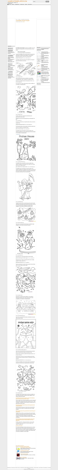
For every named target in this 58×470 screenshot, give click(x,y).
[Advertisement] (29, 11)
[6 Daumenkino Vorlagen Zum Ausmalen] (39, 57)
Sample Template (36, 467)
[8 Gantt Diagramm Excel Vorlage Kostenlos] (39, 77)
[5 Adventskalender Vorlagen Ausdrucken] (18, 449)
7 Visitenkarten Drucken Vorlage (25, 450)
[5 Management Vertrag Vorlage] (39, 70)
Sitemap (26, 4)
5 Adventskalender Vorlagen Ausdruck (25, 447)
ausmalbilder (18, 445)
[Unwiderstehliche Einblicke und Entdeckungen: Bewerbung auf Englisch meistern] (10, 64)
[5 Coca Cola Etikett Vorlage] (39, 74)
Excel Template (41, 467)
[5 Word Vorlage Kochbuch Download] (39, 66)
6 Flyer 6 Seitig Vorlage (23, 457)
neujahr (21, 445)
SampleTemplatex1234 (17, 1)
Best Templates (31, 467)
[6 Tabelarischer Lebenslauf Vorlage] (39, 62)
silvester (23, 445)
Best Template (45, 467)
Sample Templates (26, 467)
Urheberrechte (22, 4)
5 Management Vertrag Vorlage (45, 68)
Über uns (13, 4)
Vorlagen (19, 19)
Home (10, 4)
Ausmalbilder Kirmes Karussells (45, 82)
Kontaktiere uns (17, 4)
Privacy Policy (30, 4)
